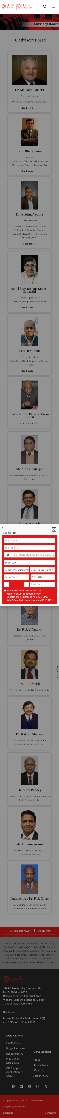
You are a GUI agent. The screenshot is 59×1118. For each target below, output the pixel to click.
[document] (29, 559)
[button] (53, 6)
